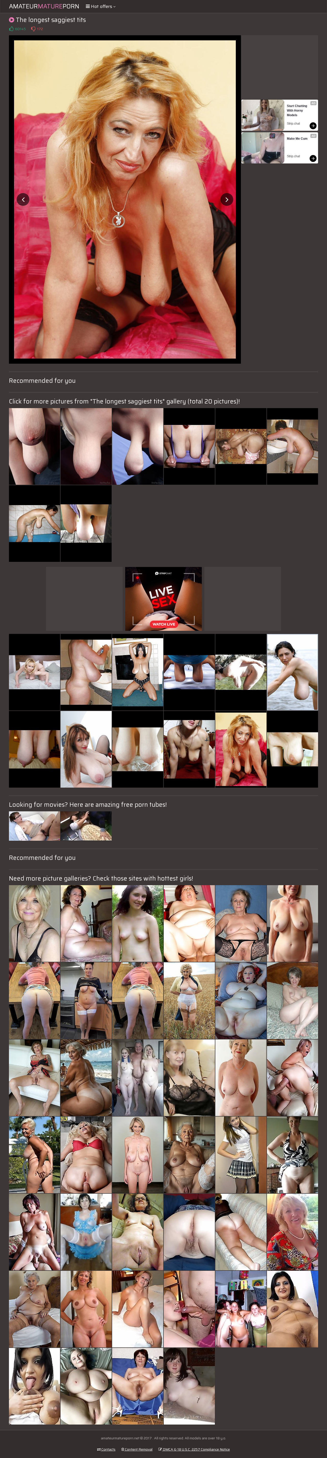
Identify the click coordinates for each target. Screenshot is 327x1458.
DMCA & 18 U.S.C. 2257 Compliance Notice (196, 1449)
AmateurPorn (44, 6)
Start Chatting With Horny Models (297, 110)
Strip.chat (293, 123)
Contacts (108, 1449)
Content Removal (138, 1449)
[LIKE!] (11, 29)
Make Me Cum (297, 138)
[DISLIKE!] (33, 29)
